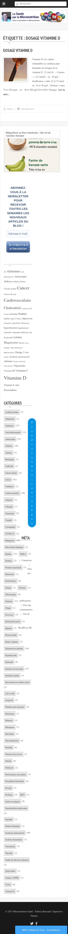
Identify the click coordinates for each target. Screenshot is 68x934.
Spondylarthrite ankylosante (16, 808)
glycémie (16, 323)
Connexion (26, 560)
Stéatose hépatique (12, 826)
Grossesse (25, 323)
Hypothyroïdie (11, 655)
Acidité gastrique (11, 412)
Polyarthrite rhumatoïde (14, 781)
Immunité (9, 662)
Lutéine (18, 337)
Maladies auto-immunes (14, 707)
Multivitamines (9, 352)
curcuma (13, 313)
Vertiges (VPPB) (12, 877)
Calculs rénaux (10, 288)
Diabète (22, 314)
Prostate (8, 788)
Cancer (23, 288)
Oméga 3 (19, 352)
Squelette (8, 819)
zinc (17, 385)
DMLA (19, 318)
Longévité (9, 700)
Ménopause (9, 727)
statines (6, 357)
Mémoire (9, 720)
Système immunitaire (13, 839)
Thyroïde (8, 853)
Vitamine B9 (9, 370)
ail (5, 271)
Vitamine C (21, 370)
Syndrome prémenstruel (20, 356)
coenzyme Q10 (26, 308)
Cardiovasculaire (17, 300)
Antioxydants (20, 276)
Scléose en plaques (12, 801)
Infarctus (25, 332)
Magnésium (11, 342)
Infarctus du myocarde (14, 668)
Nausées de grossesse (13, 754)
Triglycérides (19, 365)
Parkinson (9, 767)
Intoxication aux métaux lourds (17, 682)
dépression (27, 318)
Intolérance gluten (12, 675)
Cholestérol (12, 307)
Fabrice (10, 109)
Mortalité (8, 747)
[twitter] (31, 923)
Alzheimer (13, 271)
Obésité (8, 761)
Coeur (6, 314)
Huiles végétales (11, 641)
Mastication (9, 713)
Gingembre (8, 323)
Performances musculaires (15, 774)
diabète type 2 (10, 318)
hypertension (10, 327)
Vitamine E (9, 385)
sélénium (8, 361)
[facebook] (36, 923)
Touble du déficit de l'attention (17, 860)
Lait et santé (10, 693)
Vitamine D (15, 377)
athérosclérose (19, 281)
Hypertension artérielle (14, 648)
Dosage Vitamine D (18, 50)
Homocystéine (11, 635)
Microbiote (9, 734)
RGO (22, 794)
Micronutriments (16, 347)
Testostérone (8, 366)
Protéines (9, 794)
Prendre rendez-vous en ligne (32, 473)
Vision (8, 884)
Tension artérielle (19, 361)
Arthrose (8, 281)
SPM (27, 352)
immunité (16, 332)
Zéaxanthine (10, 390)
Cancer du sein (10, 294)
